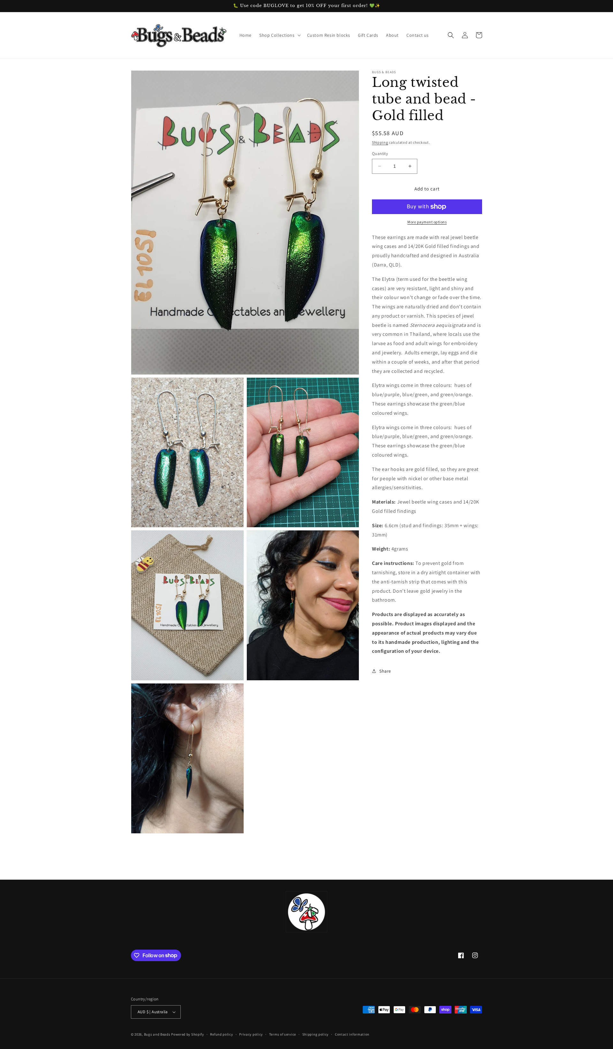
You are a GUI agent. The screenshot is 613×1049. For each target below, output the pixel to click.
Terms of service (282, 1034)
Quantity (380, 153)
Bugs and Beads (157, 1034)
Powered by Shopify (187, 1034)
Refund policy (221, 1034)
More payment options (427, 222)
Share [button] (385, 671)
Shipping (380, 142)
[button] (279, 35)
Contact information (352, 1034)
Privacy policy (251, 1034)
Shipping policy (315, 1034)
